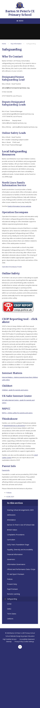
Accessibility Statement (27, 639)
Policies (9, 493)
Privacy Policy (19, 641)
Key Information (16, 44)
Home (4, 44)
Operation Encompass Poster (12, 267)
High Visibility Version (10, 639)
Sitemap (9, 641)
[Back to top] (20, 647)
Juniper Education (29, 636)
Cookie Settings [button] (29, 641)
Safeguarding (31, 44)
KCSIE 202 (9, 497)
